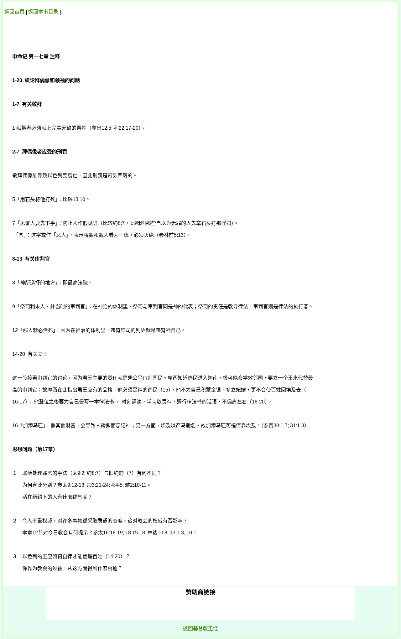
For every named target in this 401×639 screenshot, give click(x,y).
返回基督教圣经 (200, 628)
